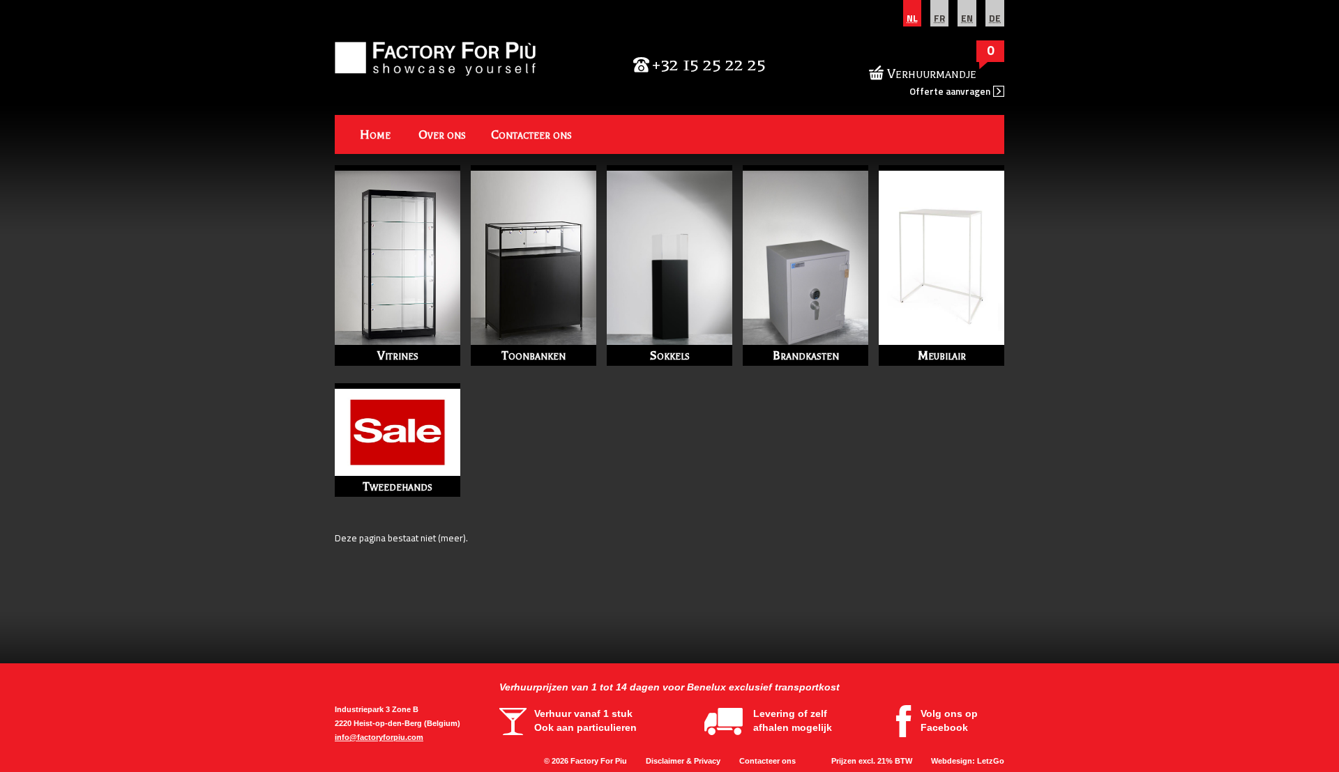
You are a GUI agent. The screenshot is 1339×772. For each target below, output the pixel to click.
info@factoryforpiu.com (379, 737)
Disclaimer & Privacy (683, 761)
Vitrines (397, 355)
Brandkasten (806, 355)
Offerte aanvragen (949, 91)
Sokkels (670, 355)
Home (375, 134)
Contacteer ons (531, 134)
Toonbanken (533, 355)
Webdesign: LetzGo (967, 761)
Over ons (442, 134)
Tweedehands (397, 486)
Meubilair (942, 355)
